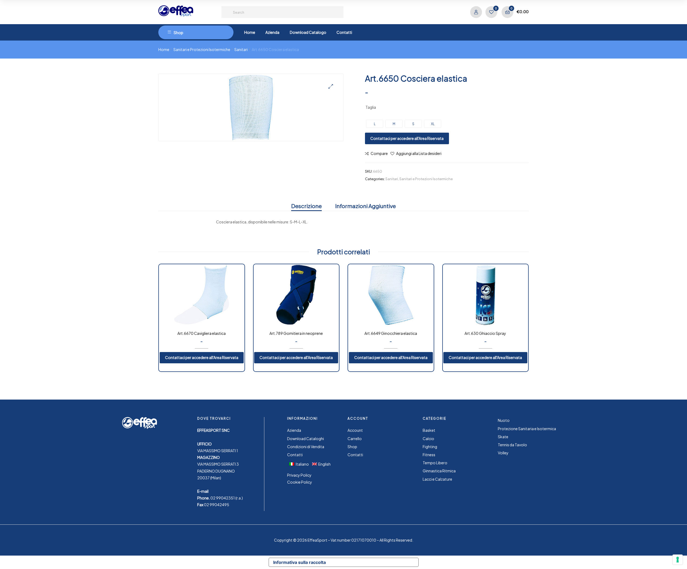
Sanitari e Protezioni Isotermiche (201, 49)
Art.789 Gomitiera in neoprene (296, 333)
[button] (331, 86)
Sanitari (241, 49)
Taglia (371, 107)
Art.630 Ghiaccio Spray (485, 333)
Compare (379, 153)
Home (163, 49)
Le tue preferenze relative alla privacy (374, 562)
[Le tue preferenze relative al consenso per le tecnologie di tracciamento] (678, 559)
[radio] (374, 124)
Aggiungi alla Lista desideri (418, 153)
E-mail (203, 491)
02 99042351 (222, 497)
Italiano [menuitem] (302, 464)
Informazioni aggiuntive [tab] (365, 205)
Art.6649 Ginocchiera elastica (390, 333)
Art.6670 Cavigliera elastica (201, 333)
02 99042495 (216, 504)
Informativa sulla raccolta (299, 562)
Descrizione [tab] (306, 205)
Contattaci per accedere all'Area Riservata (407, 138)
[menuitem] (300, 464)
